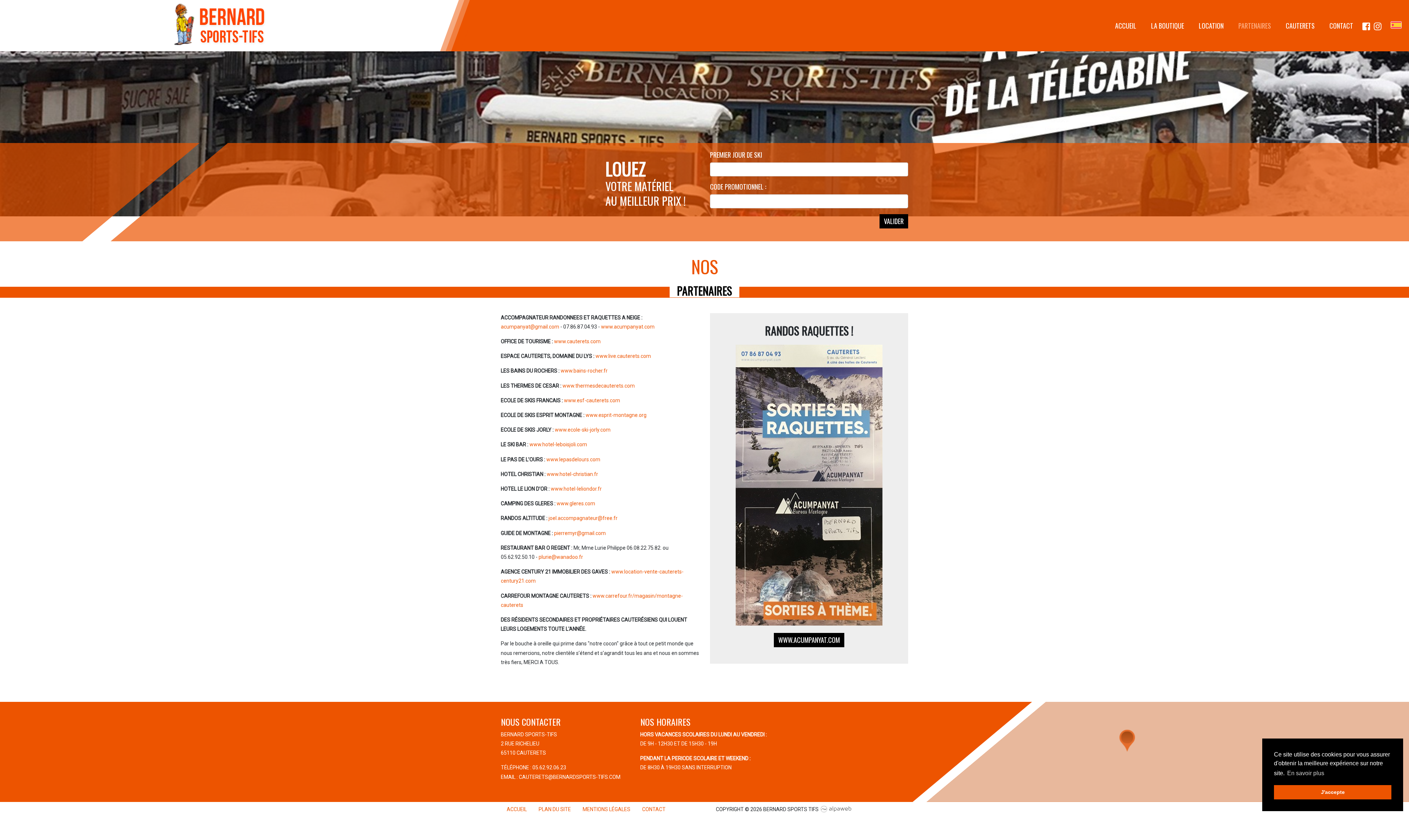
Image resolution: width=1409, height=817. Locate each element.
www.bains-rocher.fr (584, 371)
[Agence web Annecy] (836, 809)
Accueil (1125, 25)
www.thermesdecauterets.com (598, 386)
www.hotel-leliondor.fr (576, 489)
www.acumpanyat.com (628, 327)
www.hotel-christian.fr (572, 474)
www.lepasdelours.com (573, 459)
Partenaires (1254, 25)
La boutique (1167, 25)
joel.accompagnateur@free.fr (583, 518)
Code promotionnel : (738, 186)
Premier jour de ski (736, 155)
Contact (1341, 25)
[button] (1127, 741)
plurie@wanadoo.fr (561, 557)
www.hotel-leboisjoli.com (558, 444)
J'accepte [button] (1333, 792)
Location (1211, 25)
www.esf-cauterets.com (592, 400)
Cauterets (1300, 25)
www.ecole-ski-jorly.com (583, 430)
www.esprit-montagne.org (616, 415)
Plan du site (555, 809)
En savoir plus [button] (1305, 773)
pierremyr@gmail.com (580, 533)
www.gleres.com (576, 503)
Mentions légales (606, 809)
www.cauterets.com (577, 341)
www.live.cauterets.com (623, 356)
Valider (894, 221)
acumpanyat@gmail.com (530, 327)
